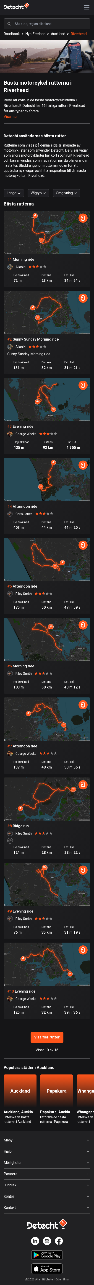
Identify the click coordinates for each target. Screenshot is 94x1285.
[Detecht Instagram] (47, 1242)
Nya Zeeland (35, 34)
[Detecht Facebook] (59, 1242)
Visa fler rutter (47, 1037)
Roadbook (12, 34)
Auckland (58, 34)
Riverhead (79, 34)
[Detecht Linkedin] (35, 1242)
